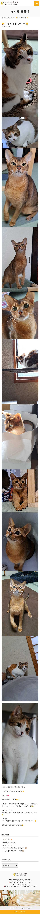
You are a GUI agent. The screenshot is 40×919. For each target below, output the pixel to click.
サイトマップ (13, 908)
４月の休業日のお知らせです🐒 (13, 851)
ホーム (3, 17)
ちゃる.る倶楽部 (20, 911)
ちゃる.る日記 (10, 17)
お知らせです (7, 845)
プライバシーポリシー (25, 908)
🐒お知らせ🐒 (8, 839)
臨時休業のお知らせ (9, 842)
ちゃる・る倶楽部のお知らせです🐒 (15, 848)
